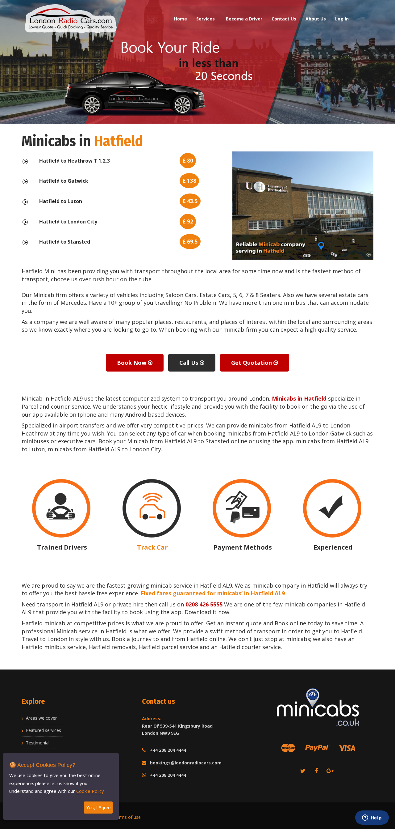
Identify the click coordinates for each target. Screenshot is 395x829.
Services (205, 19)
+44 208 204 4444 (168, 750)
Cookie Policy (90, 791)
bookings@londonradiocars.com (186, 763)
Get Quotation (252, 362)
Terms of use (127, 817)
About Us (316, 19)
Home (180, 19)
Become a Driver (244, 19)
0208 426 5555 (203, 604)
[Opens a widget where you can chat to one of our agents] (372, 818)
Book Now (132, 362)
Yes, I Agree (98, 807)
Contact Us (284, 19)
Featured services (43, 730)
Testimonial (37, 743)
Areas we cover (41, 718)
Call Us (189, 362)
